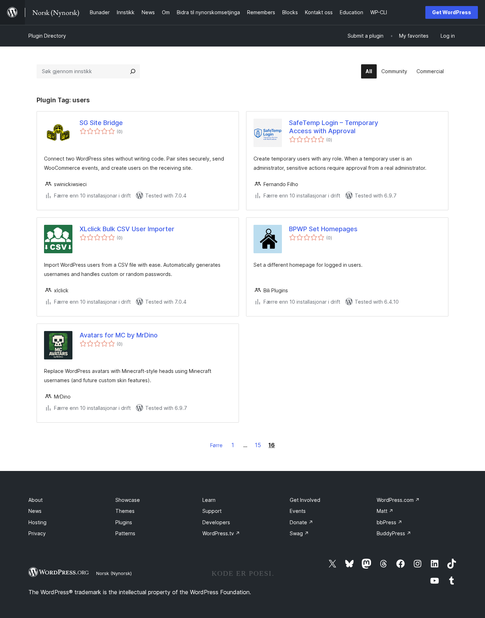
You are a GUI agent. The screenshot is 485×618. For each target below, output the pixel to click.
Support (212, 511)
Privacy (37, 533)
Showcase (127, 500)
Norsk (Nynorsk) (114, 573)
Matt (385, 511)
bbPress (389, 522)
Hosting (37, 522)
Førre (216, 445)
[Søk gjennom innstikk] (133, 71)
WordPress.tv (221, 533)
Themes (125, 511)
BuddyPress (394, 533)
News (35, 511)
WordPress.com (398, 500)
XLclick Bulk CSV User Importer (127, 229)
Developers (216, 522)
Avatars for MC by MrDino (119, 335)
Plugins (123, 522)
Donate (301, 522)
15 (258, 445)
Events (298, 511)
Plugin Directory (47, 36)
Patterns (125, 533)
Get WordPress (451, 12)
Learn (209, 500)
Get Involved (305, 500)
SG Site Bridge (101, 122)
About (35, 500)
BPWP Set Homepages (323, 229)
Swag (299, 533)
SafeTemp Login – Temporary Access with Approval (333, 127)
